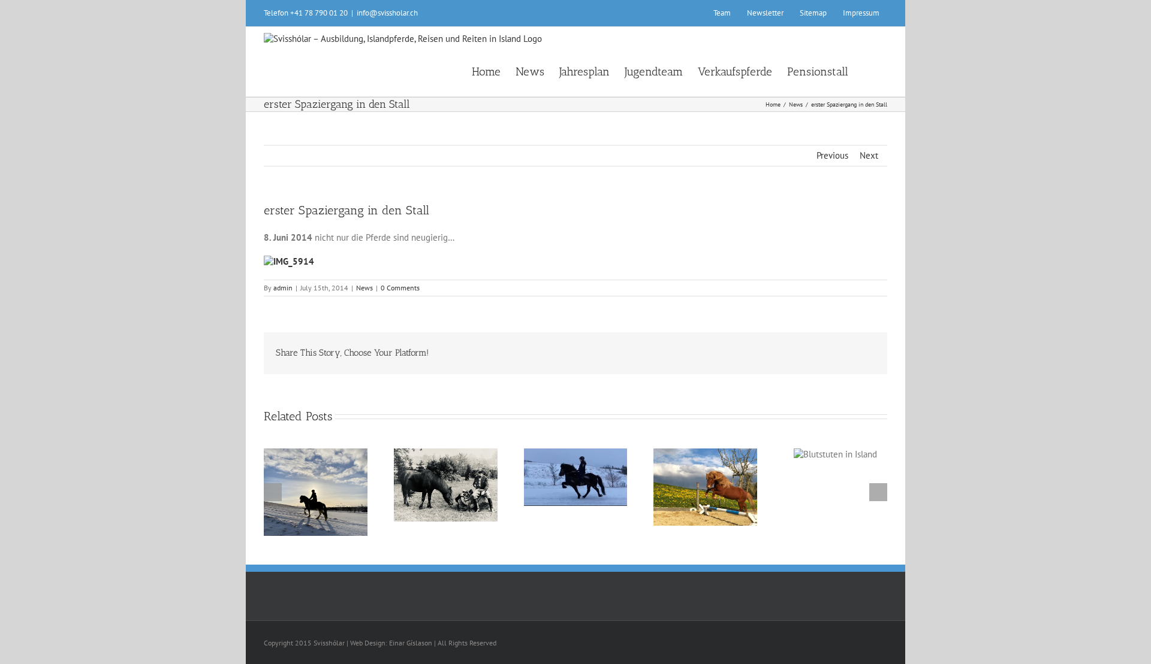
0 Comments (400, 287)
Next (869, 155)
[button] (867, 70)
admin (283, 287)
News (364, 287)
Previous (832, 155)
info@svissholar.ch (387, 13)
